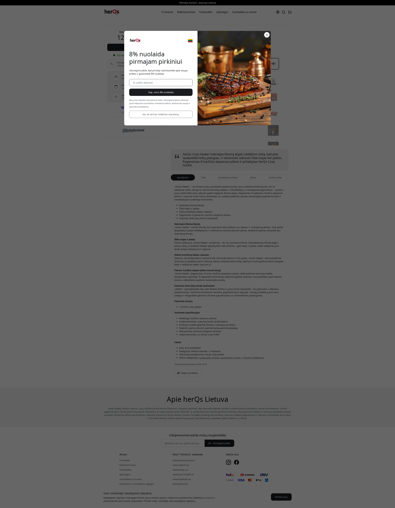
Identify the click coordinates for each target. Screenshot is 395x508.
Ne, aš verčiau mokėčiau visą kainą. (161, 114)
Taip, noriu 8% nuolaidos (161, 92)
